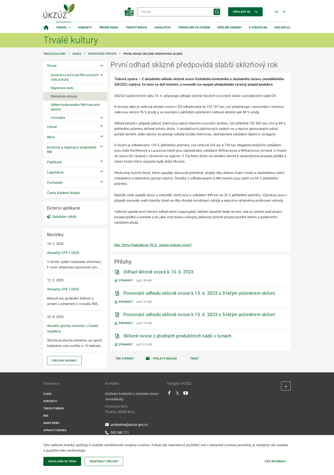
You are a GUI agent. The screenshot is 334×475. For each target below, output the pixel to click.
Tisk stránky (124, 358)
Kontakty (85, 27)
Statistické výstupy (102, 53)
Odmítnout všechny (104, 461)
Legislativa (162, 27)
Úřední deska (108, 27)
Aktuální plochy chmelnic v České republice (72, 328)
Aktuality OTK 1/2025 (63, 289)
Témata (61, 27)
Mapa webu (51, 423)
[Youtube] (185, 394)
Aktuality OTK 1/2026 (63, 253)
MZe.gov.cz (282, 27)
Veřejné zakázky (229, 27)
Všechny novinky (64, 360)
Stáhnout (125, 280)
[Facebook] (169, 394)
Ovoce (76, 53)
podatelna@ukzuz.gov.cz (129, 425)
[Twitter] (177, 394)
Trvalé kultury (54, 53)
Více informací (275, 461)
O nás (47, 394)
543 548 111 (120, 432)
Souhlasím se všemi (62, 461)
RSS (45, 415)
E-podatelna (258, 27)
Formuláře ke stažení (194, 27)
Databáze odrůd (64, 217)
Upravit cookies (54, 430)
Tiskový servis (136, 27)
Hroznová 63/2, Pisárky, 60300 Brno (120, 409)
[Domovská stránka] (46, 27)
